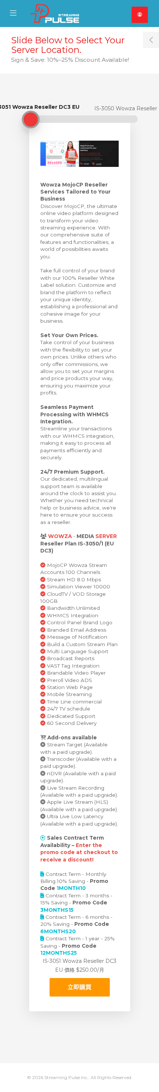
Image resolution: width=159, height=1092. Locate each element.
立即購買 (79, 987)
